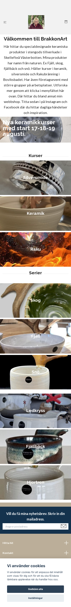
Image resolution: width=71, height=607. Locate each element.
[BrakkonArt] (36, 22)
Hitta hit (8, 542)
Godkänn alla (35, 589)
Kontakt (8, 552)
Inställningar (35, 598)
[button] (32, 140)
